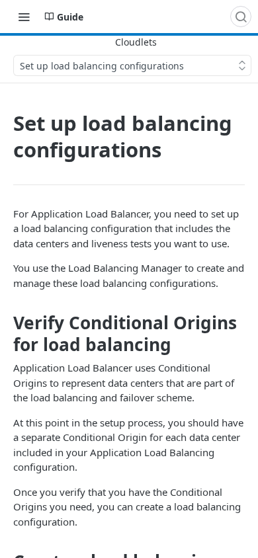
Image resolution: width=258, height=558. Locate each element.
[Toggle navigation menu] (23, 16)
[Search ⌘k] (240, 16)
